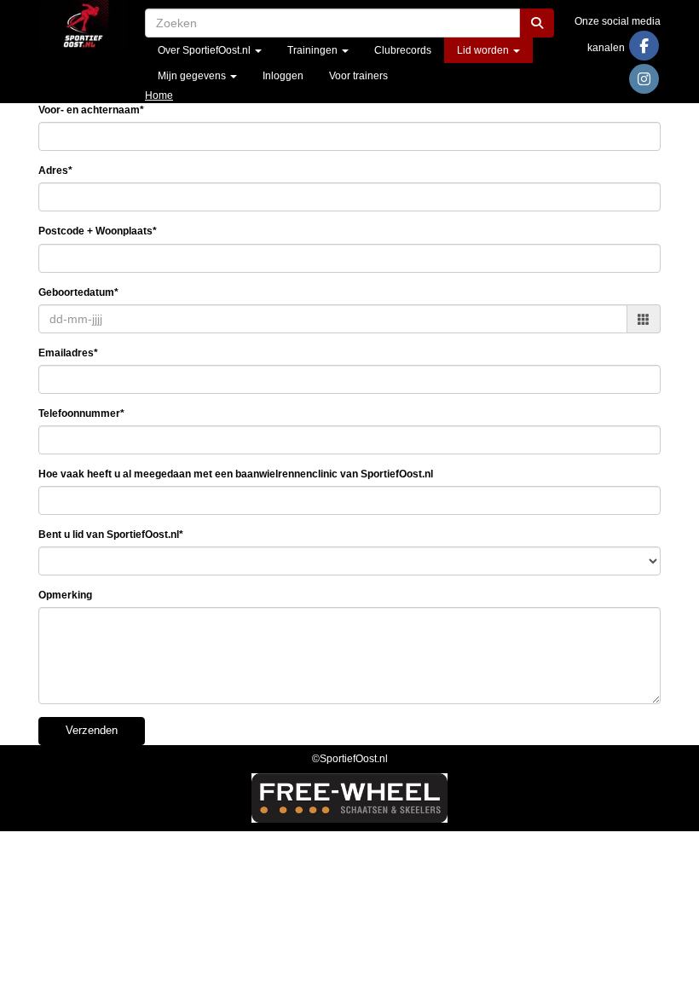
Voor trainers (358, 76)
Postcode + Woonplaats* (97, 231)
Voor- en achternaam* (91, 110)
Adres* (55, 170)
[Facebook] (644, 48)
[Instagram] (644, 81)
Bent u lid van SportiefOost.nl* (110, 535)
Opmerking (65, 595)
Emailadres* (68, 353)
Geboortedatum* (78, 292)
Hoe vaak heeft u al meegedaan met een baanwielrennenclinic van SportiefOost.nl (235, 474)
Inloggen (283, 76)
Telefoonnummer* (81, 413)
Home (159, 95)
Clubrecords (402, 50)
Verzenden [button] (92, 730)
